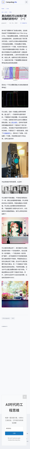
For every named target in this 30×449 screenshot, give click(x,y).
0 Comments (23, 23)
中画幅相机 (6, 133)
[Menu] (26, 2)
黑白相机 (14, 122)
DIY (13, 318)
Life (7, 8)
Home (3, 8)
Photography (6, 318)
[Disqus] (15, 349)
